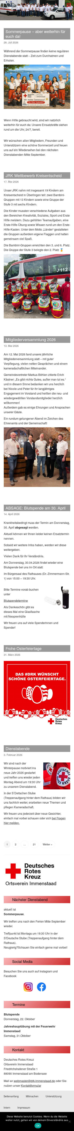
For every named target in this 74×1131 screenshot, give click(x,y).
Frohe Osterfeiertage (23, 648)
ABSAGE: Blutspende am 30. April (36, 508)
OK (38, 1125)
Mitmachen (32, 1096)
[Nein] (69, 1121)
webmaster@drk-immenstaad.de (34, 1081)
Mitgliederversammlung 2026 (31, 339)
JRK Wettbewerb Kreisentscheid (34, 175)
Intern (7, 1107)
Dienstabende (18, 748)
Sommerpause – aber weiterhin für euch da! (35, 34)
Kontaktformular (31, 1085)
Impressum (23, 1107)
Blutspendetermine (16, 601)
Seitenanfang (11, 1096)
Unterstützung (54, 1096)
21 (34, 844)
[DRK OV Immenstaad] (37, 17)
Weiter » (47, 844)
